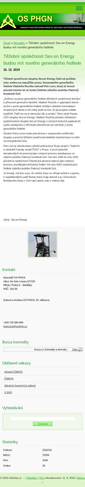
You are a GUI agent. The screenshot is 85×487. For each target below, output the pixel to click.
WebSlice (32, 478)
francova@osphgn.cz (15, 326)
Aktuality (19, 43)
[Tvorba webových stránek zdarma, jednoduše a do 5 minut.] (24, 478)
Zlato (74, 349)
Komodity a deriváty (55, 349)
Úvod (6, 43)
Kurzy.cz (38, 349)
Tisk (41, 478)
